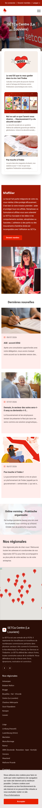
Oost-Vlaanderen (8, 707)
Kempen (5, 711)
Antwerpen (6, 681)
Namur (5, 746)
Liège (4, 724)
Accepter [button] (21, 801)
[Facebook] (4, 668)
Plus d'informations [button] (12, 795)
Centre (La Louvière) (10, 698)
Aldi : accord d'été (12, 343)
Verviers (5, 754)
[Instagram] (10, 668)
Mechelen (6, 737)
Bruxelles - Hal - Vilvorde (11, 694)
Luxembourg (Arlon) (10, 733)
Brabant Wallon (8, 685)
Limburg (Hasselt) (9, 729)
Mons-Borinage (8, 741)
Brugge (5, 690)
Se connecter (10, 3)
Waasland (6, 758)
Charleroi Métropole (10, 702)
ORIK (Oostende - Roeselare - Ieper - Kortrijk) (19, 750)
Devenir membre (24, 3)
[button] (21, 588)
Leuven (5, 715)
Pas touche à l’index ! (14, 472)
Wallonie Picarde (8, 763)
